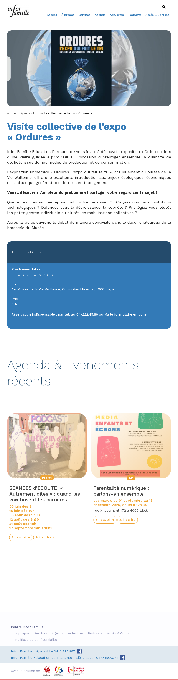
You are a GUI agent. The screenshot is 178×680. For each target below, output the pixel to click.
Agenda (100, 14)
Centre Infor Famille (18, 11)
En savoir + (20, 537)
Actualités (117, 14)
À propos (67, 14)
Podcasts (134, 14)
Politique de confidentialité (36, 640)
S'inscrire (43, 537)
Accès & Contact (157, 14)
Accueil (52, 14)
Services (84, 14)
